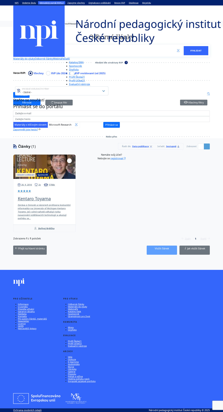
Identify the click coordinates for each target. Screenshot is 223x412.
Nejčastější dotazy (27, 328)
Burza (71, 366)
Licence (22, 323)
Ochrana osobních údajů (27, 410)
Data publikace (140, 146)
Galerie (71, 371)
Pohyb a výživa (75, 376)
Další (67, 58)
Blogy (71, 327)
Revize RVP (119, 2)
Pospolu (72, 374)
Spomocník (75, 66)
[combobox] (61, 90)
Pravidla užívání (26, 309)
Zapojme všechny (76, 2)
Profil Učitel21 (77, 80)
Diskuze (72, 359)
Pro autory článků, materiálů (32, 318)
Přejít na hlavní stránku (31, 248)
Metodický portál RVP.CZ (52, 2)
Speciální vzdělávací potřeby (35, 89)
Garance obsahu (26, 311)
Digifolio (74, 69)
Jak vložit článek (196, 248)
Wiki (70, 357)
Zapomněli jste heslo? (25, 129)
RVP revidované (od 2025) (90, 73)
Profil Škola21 (77, 77)
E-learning (73, 361)
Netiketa (22, 313)
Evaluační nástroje (79, 84)
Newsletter (23, 321)
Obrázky (72, 369)
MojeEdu (146, 2)
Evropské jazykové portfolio (82, 381)
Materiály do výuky (24, 58)
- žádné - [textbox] (27, 92)
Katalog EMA (76, 62)
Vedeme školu (29, 2)
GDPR (21, 326)
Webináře (73, 309)
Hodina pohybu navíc (79, 378)
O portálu (23, 306)
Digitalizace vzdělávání (99, 2)
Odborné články (44, 58)
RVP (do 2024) (59, 73)
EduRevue (134, 2)
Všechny (39, 73)
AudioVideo (74, 364)
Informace (23, 304)
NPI (17, 2)
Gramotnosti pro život (79, 316)
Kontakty (22, 316)
